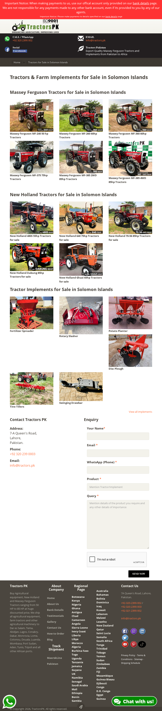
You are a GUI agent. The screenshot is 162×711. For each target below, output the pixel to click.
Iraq (99, 606)
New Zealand (104, 625)
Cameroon (78, 620)
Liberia (76, 635)
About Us (53, 604)
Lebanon (102, 614)
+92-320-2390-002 (131, 603)
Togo (75, 654)
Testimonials (55, 616)
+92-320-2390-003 (131, 606)
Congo (100, 687)
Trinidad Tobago (101, 650)
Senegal (77, 681)
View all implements (140, 411)
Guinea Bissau (105, 679)
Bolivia (100, 598)
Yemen (100, 656)
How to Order (55, 633)
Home (51, 598)
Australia (102, 591)
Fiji (98, 671)
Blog (50, 639)
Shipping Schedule (130, 662)
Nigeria (76, 604)
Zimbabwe (103, 664)
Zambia (101, 668)
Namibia (77, 677)
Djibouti (101, 683)
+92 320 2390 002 (22, 40)
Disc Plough (116, 368)
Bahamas (102, 594)
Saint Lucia (103, 633)
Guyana (77, 670)
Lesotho (101, 621)
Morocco (77, 643)
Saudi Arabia (80, 685)
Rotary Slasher (68, 336)
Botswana (78, 597)
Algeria (76, 647)
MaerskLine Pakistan (54, 661)
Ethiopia (77, 693)
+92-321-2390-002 (131, 610)
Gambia (77, 701)
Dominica (102, 602)
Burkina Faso (80, 651)
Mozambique (104, 675)
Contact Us (54, 627)
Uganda (77, 658)
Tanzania (77, 662)
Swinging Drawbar (71, 403)
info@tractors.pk (95, 40)
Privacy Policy (128, 655)
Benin (75, 697)
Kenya (76, 600)
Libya (75, 639)
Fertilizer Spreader (22, 331)
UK (73, 674)
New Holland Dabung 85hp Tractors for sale (27, 275)
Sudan (100, 660)
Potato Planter (118, 331)
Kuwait (101, 610)
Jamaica (77, 666)
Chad (75, 616)
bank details (141, 3)
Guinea (101, 699)
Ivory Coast (79, 631)
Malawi (101, 618)
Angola (76, 623)
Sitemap (138, 659)
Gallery (51, 621)
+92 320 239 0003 (22, 454)
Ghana (76, 608)
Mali (74, 689)
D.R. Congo (103, 691)
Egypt (99, 695)
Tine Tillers (17, 406)
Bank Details (55, 610)
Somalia (101, 637)
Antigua (77, 612)
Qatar (100, 629)
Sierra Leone (80, 627)
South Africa (104, 641)
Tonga (100, 645)
